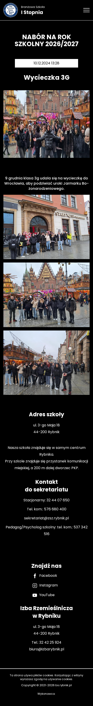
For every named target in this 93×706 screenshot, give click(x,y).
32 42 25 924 (50, 642)
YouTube (47, 595)
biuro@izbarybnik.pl (46, 649)
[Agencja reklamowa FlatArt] (46, 699)
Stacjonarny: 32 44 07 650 (46, 500)
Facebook (48, 575)
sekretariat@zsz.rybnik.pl (46, 518)
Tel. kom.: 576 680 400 (46, 509)
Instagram (48, 585)
